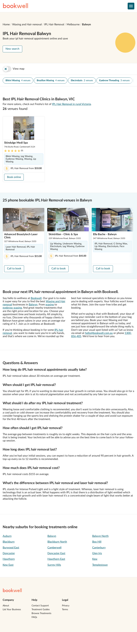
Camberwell (54, 547)
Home (6, 24)
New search (12, 48)
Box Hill (96, 541)
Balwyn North (100, 536)
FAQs (34, 617)
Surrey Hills (54, 565)
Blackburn (9, 541)
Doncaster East (56, 553)
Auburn (7, 536)
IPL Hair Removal (54, 24)
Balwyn (86, 24)
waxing (49, 304)
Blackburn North (57, 541)
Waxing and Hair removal (27, 24)
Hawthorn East (56, 559)
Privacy (65, 605)
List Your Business (12, 609)
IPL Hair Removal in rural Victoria (71, 104)
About (6, 605)
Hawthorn (9, 559)
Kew (94, 559)
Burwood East (11, 547)
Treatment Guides (41, 609)
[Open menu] (131, 6)
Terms (65, 609)
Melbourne (73, 24)
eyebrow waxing (12, 307)
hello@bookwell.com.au (99, 333)
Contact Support (40, 605)
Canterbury (99, 547)
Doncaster (9, 553)
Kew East (8, 565)
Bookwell (36, 298)
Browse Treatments (41, 613)
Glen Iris (97, 553)
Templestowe (100, 565)
